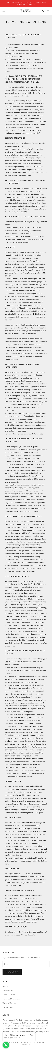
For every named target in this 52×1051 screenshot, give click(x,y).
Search (5, 986)
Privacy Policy (8, 1007)
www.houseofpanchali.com (16, 45)
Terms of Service (9, 1003)
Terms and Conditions (11, 999)
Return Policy (8, 990)
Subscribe (12, 972)
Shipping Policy (9, 994)
